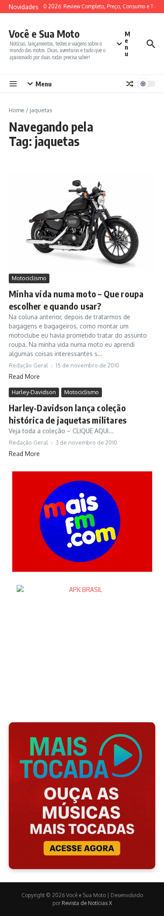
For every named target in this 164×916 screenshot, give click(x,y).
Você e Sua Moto (44, 33)
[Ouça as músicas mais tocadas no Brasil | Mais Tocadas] (82, 795)
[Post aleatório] (129, 83)
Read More (24, 376)
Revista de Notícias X (87, 903)
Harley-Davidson (34, 392)
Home (16, 110)
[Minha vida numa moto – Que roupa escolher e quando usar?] (82, 222)
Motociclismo (29, 278)
